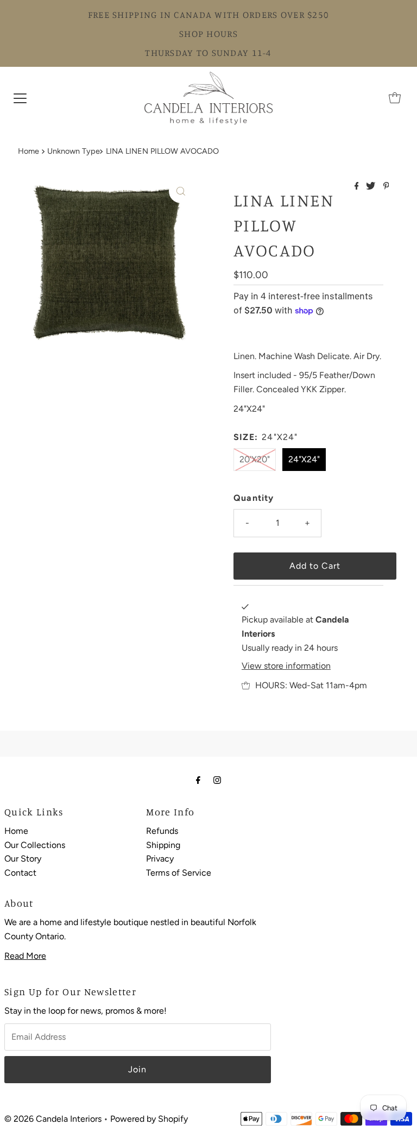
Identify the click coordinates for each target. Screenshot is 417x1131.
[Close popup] (377, 949)
